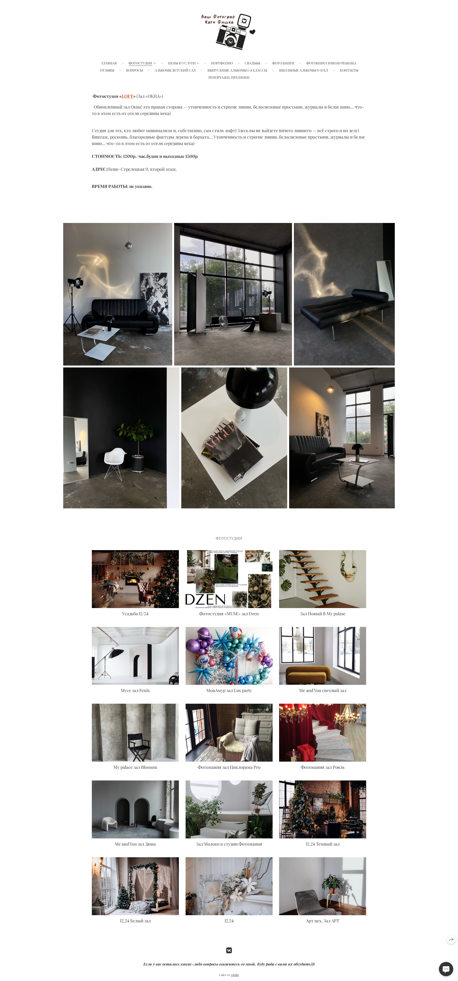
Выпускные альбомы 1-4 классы (237, 70)
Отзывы (107, 70)
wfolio (235, 975)
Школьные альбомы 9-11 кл (303, 70)
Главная (109, 63)
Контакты (349, 70)
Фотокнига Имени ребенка (331, 63)
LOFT (127, 96)
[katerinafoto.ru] (229, 31)
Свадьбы (252, 63)
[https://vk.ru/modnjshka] (229, 950)
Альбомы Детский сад (175, 70)
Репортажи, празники (229, 77)
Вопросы (134, 70)
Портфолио (222, 63)
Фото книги (283, 63)
